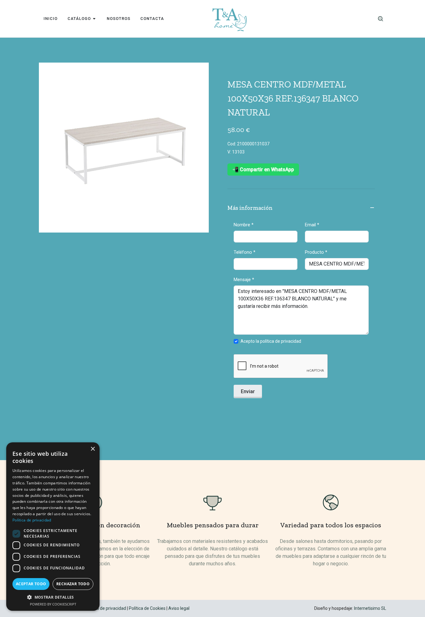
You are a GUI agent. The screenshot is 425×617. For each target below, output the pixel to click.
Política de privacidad (105, 608)
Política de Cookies (147, 608)
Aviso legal (178, 608)
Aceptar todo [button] (31, 583)
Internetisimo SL (370, 608)
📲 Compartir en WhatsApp (263, 169)
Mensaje (244, 279)
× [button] (92, 449)
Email (312, 225)
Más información (250, 208)
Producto (316, 252)
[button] (52, 597)
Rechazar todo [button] (73, 583)
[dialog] (53, 526)
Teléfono (244, 252)
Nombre (244, 225)
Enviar (248, 391)
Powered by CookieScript (53, 604)
